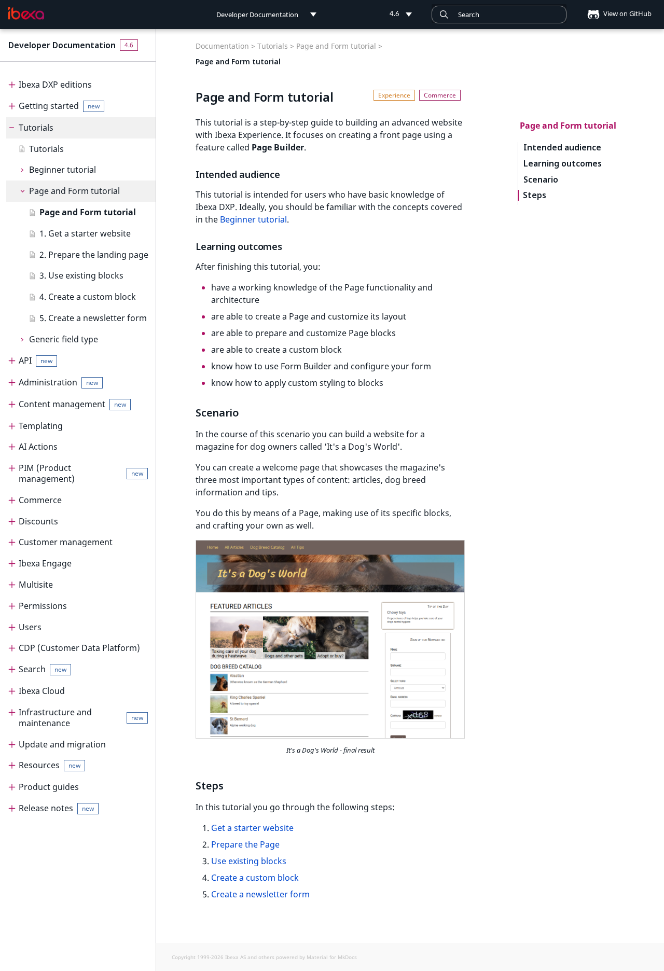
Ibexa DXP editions (55, 84)
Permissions (43, 606)
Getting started (59, 106)
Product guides (49, 787)
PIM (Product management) (81, 473)
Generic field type (63, 339)
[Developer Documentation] (26, 13)
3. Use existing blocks (81, 275)
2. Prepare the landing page (93, 254)
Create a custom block (255, 877)
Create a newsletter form (260, 894)
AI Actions (38, 446)
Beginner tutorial (62, 169)
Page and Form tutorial (74, 191)
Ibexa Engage (45, 563)
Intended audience (562, 147)
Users (30, 627)
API (35, 360)
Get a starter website (252, 828)
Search (42, 669)
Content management (72, 404)
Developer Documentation (62, 45)
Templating (41, 426)
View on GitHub (627, 13)
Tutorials (36, 127)
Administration (58, 382)
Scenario (540, 179)
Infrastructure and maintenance (81, 717)
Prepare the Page (245, 844)
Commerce (40, 500)
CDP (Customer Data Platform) (79, 648)
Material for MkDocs (332, 957)
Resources (49, 765)
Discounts (38, 521)
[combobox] (499, 14)
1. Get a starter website (85, 233)
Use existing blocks (248, 861)
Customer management (66, 542)
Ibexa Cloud (42, 691)
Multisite (36, 584)
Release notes (56, 808)
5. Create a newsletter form (93, 318)
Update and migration (62, 744)
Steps (534, 195)
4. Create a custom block (87, 296)
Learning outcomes (562, 163)
